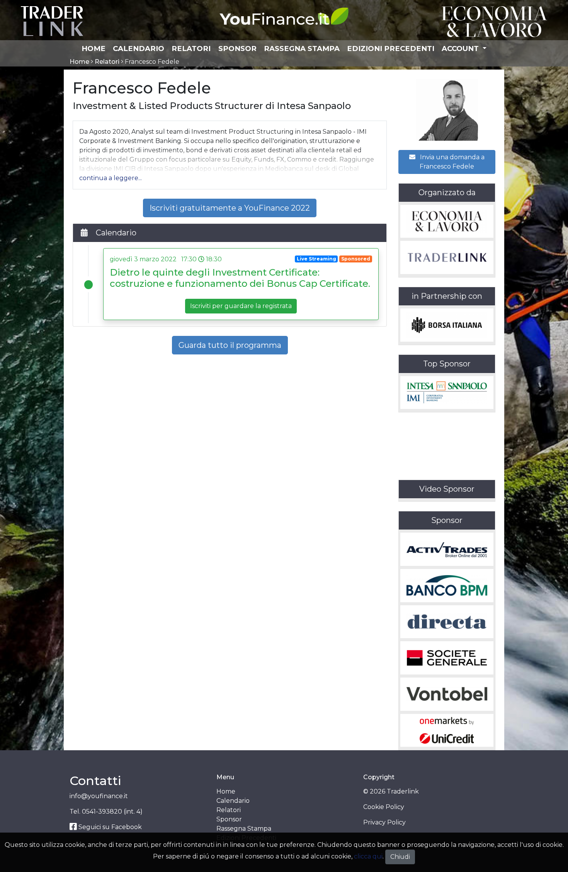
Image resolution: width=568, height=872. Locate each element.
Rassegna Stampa (302, 48)
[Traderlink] (52, 20)
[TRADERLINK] (446, 257)
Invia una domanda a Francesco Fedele (451, 161)
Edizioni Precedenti (390, 48)
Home (93, 48)
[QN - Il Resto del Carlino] (494, 21)
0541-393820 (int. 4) (112, 811)
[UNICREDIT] (446, 730)
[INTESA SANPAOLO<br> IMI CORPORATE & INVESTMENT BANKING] (446, 393)
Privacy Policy (384, 822)
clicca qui (368, 856)
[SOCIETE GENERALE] (446, 658)
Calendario (138, 48)
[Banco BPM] (446, 585)
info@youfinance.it (99, 796)
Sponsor (237, 48)
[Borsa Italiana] (446, 325)
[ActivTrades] (446, 549)
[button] (110, 178)
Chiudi (400, 856)
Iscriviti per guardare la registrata (241, 306)
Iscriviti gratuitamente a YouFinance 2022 (230, 208)
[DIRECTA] (446, 622)
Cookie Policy (383, 807)
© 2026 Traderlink (391, 791)
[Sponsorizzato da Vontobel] (446, 694)
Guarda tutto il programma (230, 345)
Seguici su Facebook (109, 827)
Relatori (191, 48)
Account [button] (461, 48)
